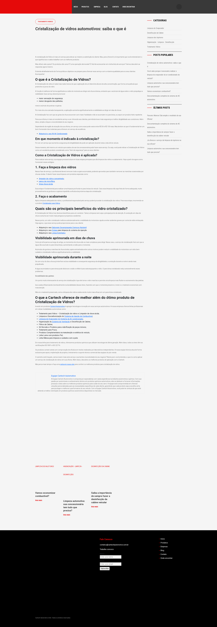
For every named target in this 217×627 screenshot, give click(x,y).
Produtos (85, 7)
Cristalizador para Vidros (51, 203)
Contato (115, 7)
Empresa (97, 7)
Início (76, 7)
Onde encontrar (128, 7)
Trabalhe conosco (107, 549)
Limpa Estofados (58, 233)
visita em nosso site (67, 364)
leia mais (38, 500)
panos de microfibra (47, 181)
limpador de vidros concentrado (51, 179)
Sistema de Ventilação (61, 322)
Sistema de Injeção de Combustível (78, 316)
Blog (106, 7)
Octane (54, 230)
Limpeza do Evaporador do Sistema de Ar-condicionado (61, 319)
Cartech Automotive (57, 306)
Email (102, 561)
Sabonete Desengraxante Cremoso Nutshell (69, 227)
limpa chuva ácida (46, 184)
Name (102, 554)
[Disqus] (89, 430)
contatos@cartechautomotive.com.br (114, 545)
